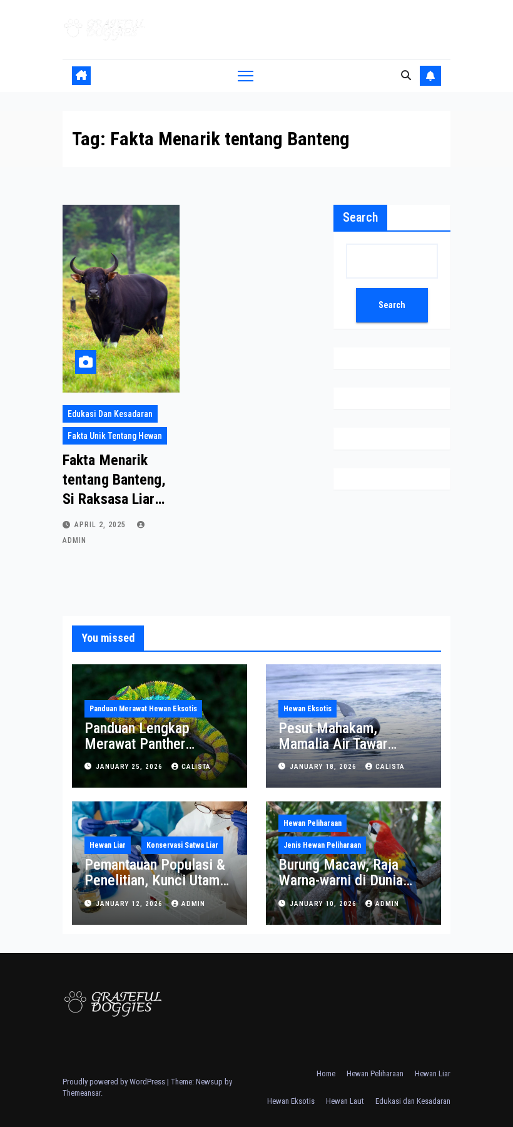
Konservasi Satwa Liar (182, 845)
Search (360, 217)
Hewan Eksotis (307, 708)
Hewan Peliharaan (312, 823)
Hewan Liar (107, 845)
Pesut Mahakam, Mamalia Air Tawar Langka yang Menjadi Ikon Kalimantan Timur (344, 751)
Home (326, 1073)
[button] (406, 75)
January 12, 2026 (130, 904)
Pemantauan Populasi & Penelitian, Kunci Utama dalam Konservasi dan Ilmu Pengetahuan (155, 888)
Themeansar (82, 1093)
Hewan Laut (345, 1101)
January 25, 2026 (130, 767)
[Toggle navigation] (245, 75)
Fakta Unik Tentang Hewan (115, 436)
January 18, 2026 (324, 767)
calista (196, 767)
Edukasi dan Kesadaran (110, 414)
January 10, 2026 (324, 904)
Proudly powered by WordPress (115, 1081)
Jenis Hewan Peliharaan (322, 845)
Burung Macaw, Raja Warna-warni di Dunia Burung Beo (340, 880)
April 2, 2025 (101, 524)
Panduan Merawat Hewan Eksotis (143, 708)
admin (193, 904)
